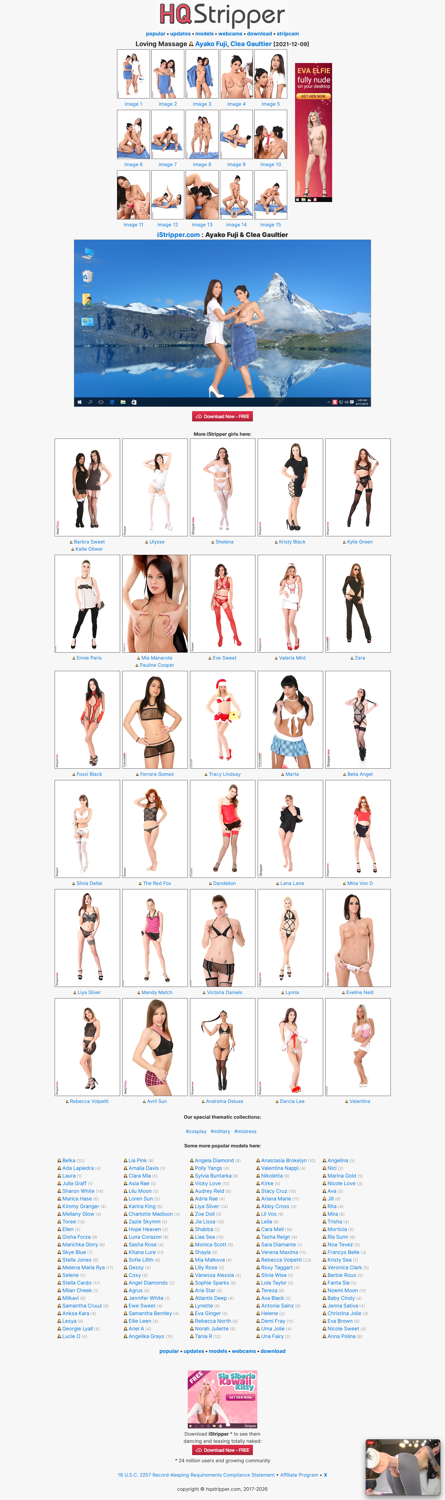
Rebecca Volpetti (89, 1101)
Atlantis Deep (211, 1298)
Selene (70, 1275)
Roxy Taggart (277, 1267)
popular (155, 34)
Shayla (203, 1252)
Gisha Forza (76, 1237)
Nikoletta (272, 1176)
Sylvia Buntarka (213, 1176)
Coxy (135, 1275)
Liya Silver (89, 992)
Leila (266, 1222)
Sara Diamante (278, 1244)
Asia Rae (139, 1183)
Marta (292, 774)
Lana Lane (292, 883)
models (204, 34)
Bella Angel (360, 774)
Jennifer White (146, 1298)
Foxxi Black (89, 774)
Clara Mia (140, 1176)
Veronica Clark (344, 1267)
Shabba (204, 1229)
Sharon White (78, 1191)
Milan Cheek (77, 1290)
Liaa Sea (205, 1237)
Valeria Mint (292, 658)
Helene (269, 1313)
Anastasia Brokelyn (284, 1160)
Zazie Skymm (145, 1222)
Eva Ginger (208, 1313)
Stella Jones (77, 1260)
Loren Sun (141, 1199)
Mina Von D (360, 883)
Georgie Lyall (77, 1329)
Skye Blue (74, 1252)
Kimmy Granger (80, 1206)
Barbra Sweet (89, 542)
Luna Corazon (145, 1237)
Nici (332, 1168)
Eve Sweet (224, 658)
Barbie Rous (341, 1275)
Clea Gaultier (251, 44)
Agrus (136, 1290)
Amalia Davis (144, 1168)
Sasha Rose (143, 1244)
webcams (230, 34)
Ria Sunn (337, 1237)
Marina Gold (341, 1176)
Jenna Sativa (342, 1306)
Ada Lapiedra (78, 1168)
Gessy (136, 1267)
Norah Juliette (212, 1329)
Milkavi (70, 1298)
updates (180, 34)
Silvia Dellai (89, 883)
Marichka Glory (80, 1244)
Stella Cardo (77, 1283)
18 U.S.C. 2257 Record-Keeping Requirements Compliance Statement (196, 1475)
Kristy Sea (339, 1260)
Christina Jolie (344, 1313)
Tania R (203, 1336)
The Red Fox (157, 883)
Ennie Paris (89, 658)
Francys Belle (343, 1252)
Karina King (142, 1206)
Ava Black (272, 1298)
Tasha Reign (275, 1237)
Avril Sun (157, 1101)
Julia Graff (74, 1183)
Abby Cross (275, 1206)
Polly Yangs (208, 1168)
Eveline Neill (360, 992)
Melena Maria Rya (83, 1267)
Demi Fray (273, 1321)
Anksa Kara (75, 1313)
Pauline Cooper (157, 665)
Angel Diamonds (148, 1283)
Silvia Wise (274, 1275)
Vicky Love (208, 1183)
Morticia (337, 1229)
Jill (330, 1199)
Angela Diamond (214, 1160)
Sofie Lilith (141, 1260)
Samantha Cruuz (82, 1306)
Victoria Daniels (224, 992)
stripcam (288, 34)
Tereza (269, 1290)
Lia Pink (138, 1160)
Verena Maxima (279, 1252)
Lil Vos (269, 1214)
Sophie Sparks (212, 1283)
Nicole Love (341, 1183)
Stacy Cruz (274, 1191)
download (259, 34)
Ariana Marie (276, 1199)
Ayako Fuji (211, 44)
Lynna (292, 992)
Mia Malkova (210, 1260)
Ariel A (136, 1329)
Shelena (225, 542)
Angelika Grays (146, 1336)
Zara (360, 658)
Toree (69, 1222)
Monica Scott (210, 1244)
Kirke (267, 1183)
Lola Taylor (274, 1283)
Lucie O (71, 1336)
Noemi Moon (342, 1290)
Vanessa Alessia (214, 1275)
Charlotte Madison (151, 1214)
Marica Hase (77, 1199)
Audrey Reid (209, 1191)
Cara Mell (272, 1229)
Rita (332, 1206)
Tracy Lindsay (225, 774)
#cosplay (196, 1131)
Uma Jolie (273, 1329)
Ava (331, 1191)
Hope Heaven (145, 1229)
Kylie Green (360, 542)
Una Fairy (272, 1336)
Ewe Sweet (142, 1306)
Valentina (360, 1101)
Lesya (69, 1321)
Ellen (68, 1229)
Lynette (204, 1306)
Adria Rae (206, 1199)
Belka (68, 1160)
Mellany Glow (78, 1214)
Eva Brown (340, 1321)
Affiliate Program (299, 1475)
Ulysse (157, 542)
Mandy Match (157, 992)
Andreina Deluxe (224, 1101)
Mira (332, 1214)
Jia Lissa (205, 1222)
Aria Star (205, 1290)
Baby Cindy (341, 1298)
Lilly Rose (206, 1267)
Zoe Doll (205, 1214)
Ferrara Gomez (157, 774)
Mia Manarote (156, 658)
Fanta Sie (338, 1283)
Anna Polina (341, 1336)
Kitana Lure (142, 1252)
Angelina (337, 1160)
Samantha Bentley (150, 1313)
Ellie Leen (140, 1321)
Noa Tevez (340, 1244)
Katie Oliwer (89, 549)
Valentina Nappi (280, 1168)
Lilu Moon (140, 1191)
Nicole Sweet (343, 1329)
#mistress (245, 1131)
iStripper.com (178, 235)
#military (220, 1131)
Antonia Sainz (277, 1306)
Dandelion (224, 883)
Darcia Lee (292, 1101)
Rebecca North (213, 1321)
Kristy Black (292, 542)
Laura (69, 1176)
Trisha (334, 1222)
